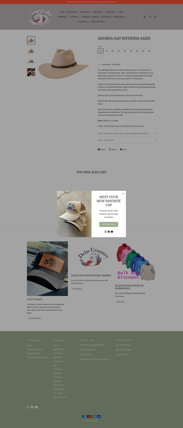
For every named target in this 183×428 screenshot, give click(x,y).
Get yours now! (109, 224)
